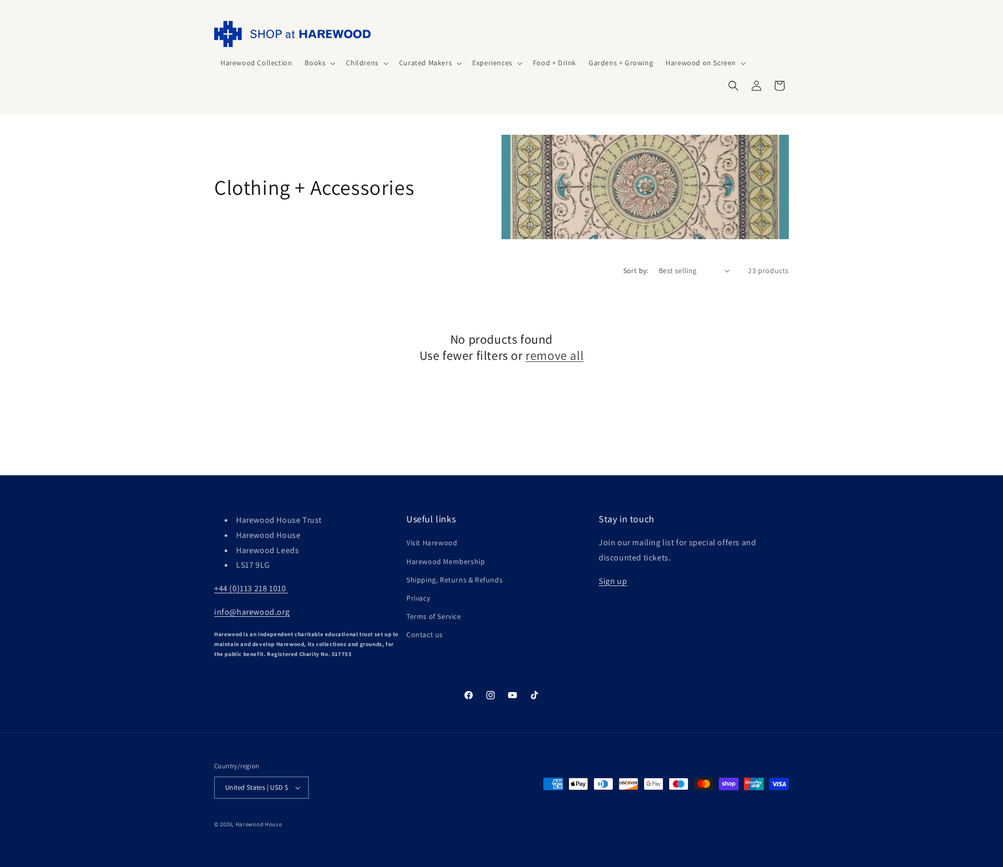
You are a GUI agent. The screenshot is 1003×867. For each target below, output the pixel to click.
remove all (555, 355)
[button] (319, 63)
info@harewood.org (251, 611)
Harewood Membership (445, 561)
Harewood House (259, 824)
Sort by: (635, 270)
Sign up (613, 581)
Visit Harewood (431, 542)
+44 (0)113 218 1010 (251, 588)
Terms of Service (433, 616)
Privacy (418, 598)
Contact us (424, 634)
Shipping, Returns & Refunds (454, 579)
